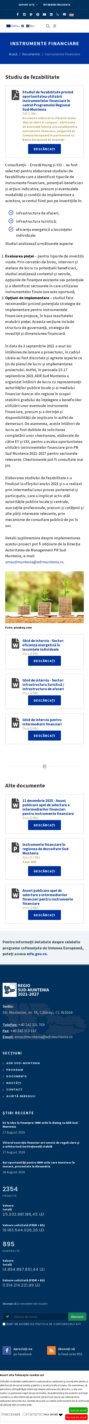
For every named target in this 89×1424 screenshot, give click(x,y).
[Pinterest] (38, 14)
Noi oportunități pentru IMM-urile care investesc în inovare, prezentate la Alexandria (39, 1164)
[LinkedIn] (51, 14)
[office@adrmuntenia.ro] (64, 14)
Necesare (13, 1414)
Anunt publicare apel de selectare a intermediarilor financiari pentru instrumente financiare (47, 897)
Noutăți (13, 1083)
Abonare (77, 1316)
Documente (31, 54)
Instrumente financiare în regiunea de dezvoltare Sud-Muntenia (46, 849)
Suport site (27, 4)
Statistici (35, 1414)
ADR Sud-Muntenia (23, 1063)
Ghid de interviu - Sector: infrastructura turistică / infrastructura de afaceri (43, 684)
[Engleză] (71, 14)
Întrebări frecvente (56, 4)
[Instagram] (24, 14)
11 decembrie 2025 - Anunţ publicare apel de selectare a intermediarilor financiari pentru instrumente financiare (48, 807)
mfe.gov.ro (37, 953)
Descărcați (44, 149)
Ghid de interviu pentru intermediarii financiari (42, 721)
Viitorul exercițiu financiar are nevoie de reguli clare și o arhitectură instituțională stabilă (41, 1144)
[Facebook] (17, 14)
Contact (14, 1089)
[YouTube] (44, 14)
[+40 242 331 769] (58, 14)
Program (14, 1070)
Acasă (13, 54)
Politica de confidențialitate (58, 1324)
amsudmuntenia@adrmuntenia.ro (34, 561)
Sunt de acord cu (43, 1324)
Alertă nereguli (20, 1096)
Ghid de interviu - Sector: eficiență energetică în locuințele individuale (43, 645)
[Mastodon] (31, 14)
